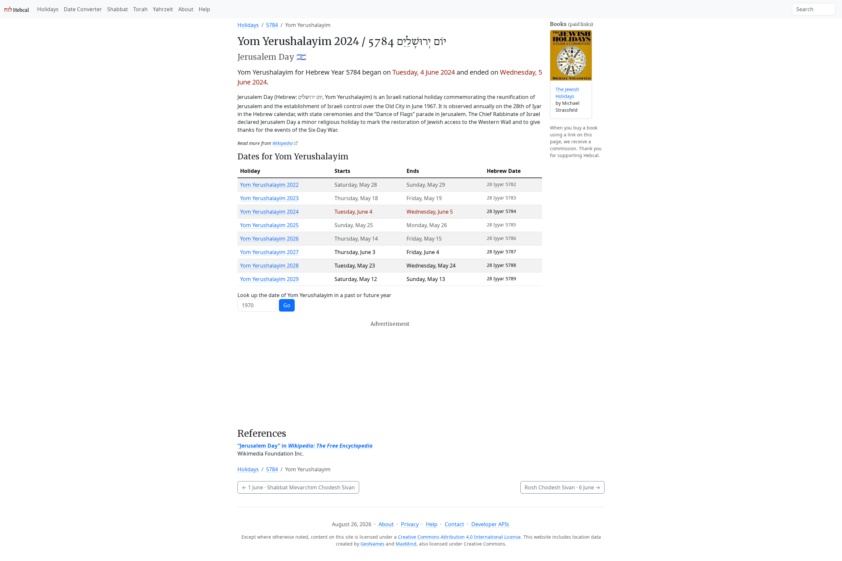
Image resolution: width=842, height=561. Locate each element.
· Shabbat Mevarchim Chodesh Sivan (298, 487)
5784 (272, 25)
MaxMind (406, 544)
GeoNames (372, 544)
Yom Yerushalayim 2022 (269, 184)
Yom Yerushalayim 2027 (269, 252)
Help (204, 9)
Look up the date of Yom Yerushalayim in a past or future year (314, 295)
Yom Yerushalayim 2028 (269, 265)
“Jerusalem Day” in (305, 445)
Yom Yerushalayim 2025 (269, 225)
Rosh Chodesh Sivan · (562, 487)
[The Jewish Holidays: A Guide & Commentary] (571, 55)
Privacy (410, 524)
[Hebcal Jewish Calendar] (16, 9)
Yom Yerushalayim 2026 (269, 238)
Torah (140, 9)
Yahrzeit (163, 9)
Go (286, 305)
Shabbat (117, 9)
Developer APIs (490, 524)
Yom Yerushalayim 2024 (269, 211)
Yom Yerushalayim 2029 (269, 279)
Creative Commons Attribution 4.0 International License (459, 537)
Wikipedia (282, 143)
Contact (454, 524)
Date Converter (83, 9)
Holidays (48, 9)
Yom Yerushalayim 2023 (269, 198)
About (185, 9)
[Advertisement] (389, 374)
